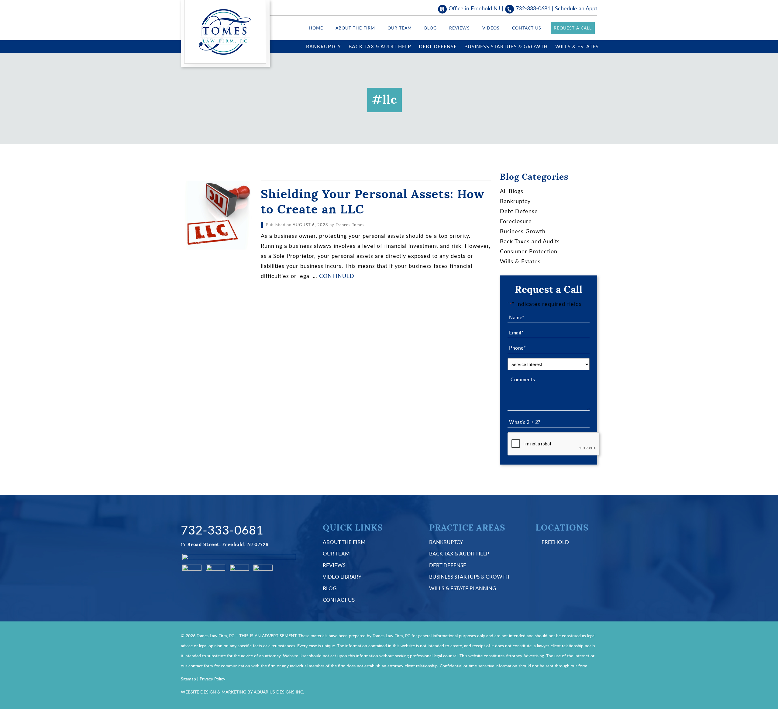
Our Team (399, 28)
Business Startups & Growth (506, 46)
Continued (336, 275)
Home (316, 28)
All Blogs (511, 191)
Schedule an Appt (576, 8)
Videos (491, 28)
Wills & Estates (577, 46)
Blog (430, 28)
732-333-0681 (533, 8)
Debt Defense (438, 46)
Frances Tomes (350, 224)
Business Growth (523, 231)
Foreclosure (516, 221)
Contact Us (526, 28)
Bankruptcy (323, 46)
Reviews (459, 28)
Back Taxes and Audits (530, 241)
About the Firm (355, 28)
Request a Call (573, 28)
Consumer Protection (528, 251)
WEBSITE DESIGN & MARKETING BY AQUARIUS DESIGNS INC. (242, 692)
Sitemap (188, 679)
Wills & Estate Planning (462, 588)
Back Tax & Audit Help (380, 46)
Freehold (555, 541)
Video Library (342, 576)
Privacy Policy (212, 679)
